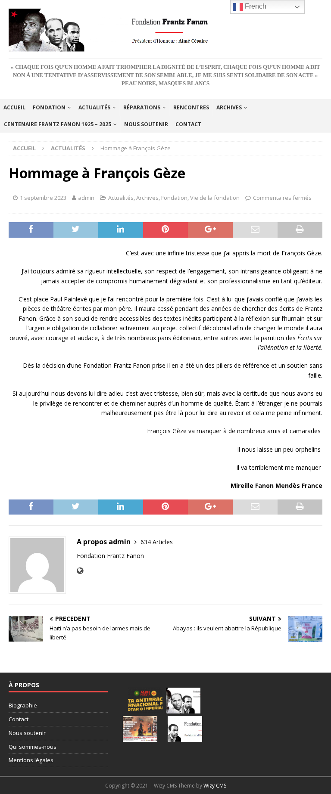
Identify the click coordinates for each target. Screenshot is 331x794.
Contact (188, 124)
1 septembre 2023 (43, 198)
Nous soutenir (146, 124)
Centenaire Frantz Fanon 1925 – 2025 (57, 124)
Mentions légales (31, 760)
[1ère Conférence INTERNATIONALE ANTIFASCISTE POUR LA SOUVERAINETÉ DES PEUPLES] (145, 700)
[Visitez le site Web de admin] (80, 571)
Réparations (141, 107)
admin (86, 198)
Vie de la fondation (215, 198)
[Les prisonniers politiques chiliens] (140, 729)
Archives (229, 107)
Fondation (49, 107)
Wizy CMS (214, 785)
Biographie (23, 705)
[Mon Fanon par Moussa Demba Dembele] (185, 729)
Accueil (14, 107)
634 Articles (157, 542)
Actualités (94, 107)
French (254, 6)
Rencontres (191, 107)
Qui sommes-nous (32, 747)
